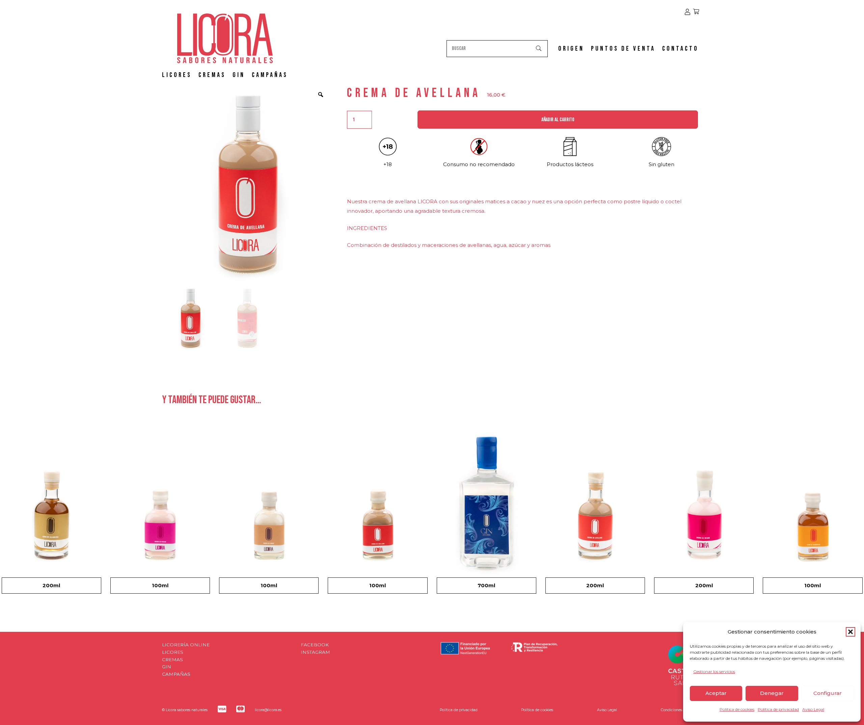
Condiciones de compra (681, 710)
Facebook (315, 644)
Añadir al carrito (557, 119)
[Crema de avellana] (377, 511)
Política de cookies (737, 709)
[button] (850, 631)
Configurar (827, 693)
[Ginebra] (486, 511)
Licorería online (186, 644)
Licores (172, 652)
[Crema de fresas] (160, 511)
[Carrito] (696, 12)
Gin (166, 666)
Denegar (772, 693)
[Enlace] (687, 12)
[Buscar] (538, 48)
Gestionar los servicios (714, 671)
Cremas (172, 659)
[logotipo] (225, 38)
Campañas (176, 674)
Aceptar (716, 693)
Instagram (315, 652)
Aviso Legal (813, 709)
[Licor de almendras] (812, 511)
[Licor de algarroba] (51, 511)
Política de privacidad (778, 709)
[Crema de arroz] (269, 511)
